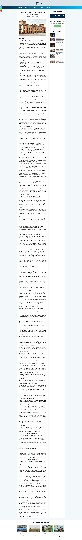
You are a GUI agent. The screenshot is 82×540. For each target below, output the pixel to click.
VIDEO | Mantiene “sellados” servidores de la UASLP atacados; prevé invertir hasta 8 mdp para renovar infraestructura (60, 40)
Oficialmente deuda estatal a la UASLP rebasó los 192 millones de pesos (60, 61)
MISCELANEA (42, 7)
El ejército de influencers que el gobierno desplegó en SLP (47, 535)
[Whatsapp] (1, 9)
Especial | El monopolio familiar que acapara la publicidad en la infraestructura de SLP (22, 535)
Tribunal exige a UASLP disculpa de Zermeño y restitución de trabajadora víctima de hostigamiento (59, 51)
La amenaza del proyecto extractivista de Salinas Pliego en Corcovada (34, 535)
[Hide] (0, 12)
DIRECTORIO (48, 7)
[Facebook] (1, 5)
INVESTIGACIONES (36, 7)
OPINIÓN (30, 7)
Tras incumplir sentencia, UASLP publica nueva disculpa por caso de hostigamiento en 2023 (60, 35)
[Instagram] (1, 11)
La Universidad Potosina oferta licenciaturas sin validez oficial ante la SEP (59, 535)
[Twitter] (1, 7)
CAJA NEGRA (25, 7)
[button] (62, 7)
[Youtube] (59, 16)
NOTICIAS (19, 7)
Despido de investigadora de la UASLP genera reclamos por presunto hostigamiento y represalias (60, 56)
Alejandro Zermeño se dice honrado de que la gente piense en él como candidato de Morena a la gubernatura (60, 45)
